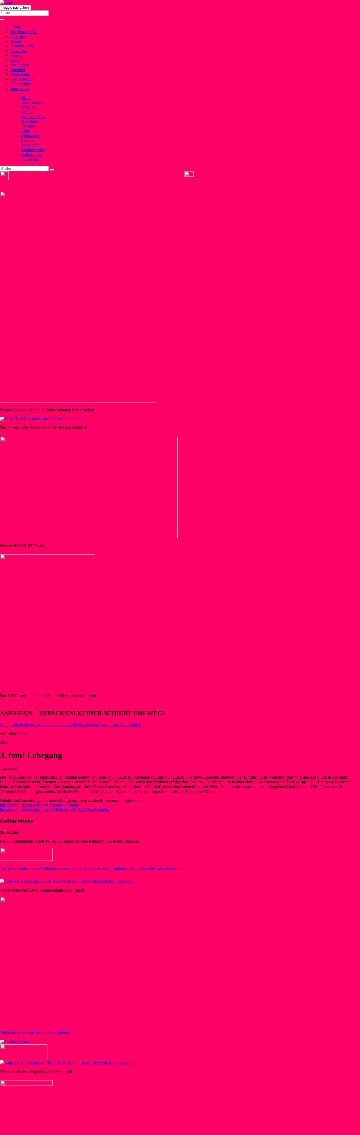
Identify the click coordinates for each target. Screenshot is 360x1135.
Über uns (18, 36)
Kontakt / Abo (22, 46)
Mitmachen (20, 65)
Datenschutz (21, 84)
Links (15, 60)
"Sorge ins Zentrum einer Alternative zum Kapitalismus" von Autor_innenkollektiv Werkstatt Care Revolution (91, 868)
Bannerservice (22, 79)
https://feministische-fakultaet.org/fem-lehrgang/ (39, 805)
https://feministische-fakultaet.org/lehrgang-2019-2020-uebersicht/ (54, 810)
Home (16, 27)
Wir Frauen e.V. (24, 32)
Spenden (18, 69)
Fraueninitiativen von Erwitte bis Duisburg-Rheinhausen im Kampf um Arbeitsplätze (70, 724)
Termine (17, 55)
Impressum (20, 88)
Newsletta (19, 50)
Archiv (16, 41)
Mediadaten (20, 74)
